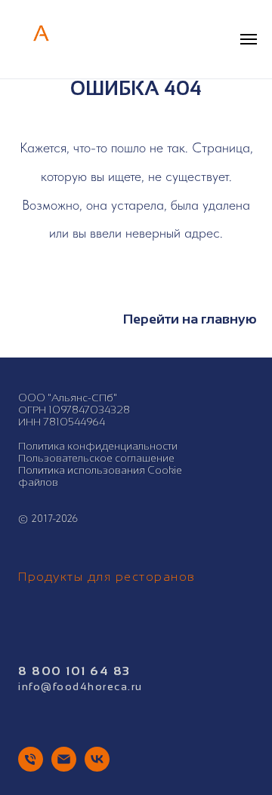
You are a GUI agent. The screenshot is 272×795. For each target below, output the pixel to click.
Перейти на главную (190, 319)
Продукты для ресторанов (107, 576)
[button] (218, 38)
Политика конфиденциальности (98, 446)
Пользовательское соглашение (96, 458)
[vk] (97, 767)
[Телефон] (30, 767)
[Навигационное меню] (248, 39)
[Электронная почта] (63, 767)
